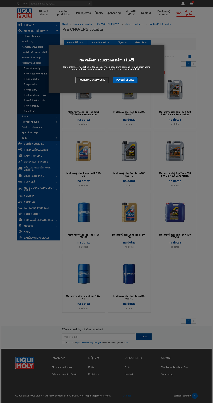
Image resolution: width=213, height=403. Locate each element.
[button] (125, 80)
